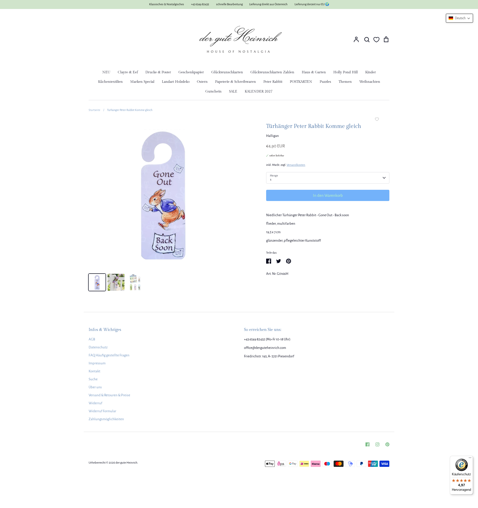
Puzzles (325, 82)
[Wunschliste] (376, 39)
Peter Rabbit (272, 82)
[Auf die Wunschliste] (376, 119)
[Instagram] (377, 444)
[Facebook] (367, 444)
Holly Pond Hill (345, 72)
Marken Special (142, 82)
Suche (93, 379)
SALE (233, 92)
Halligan (272, 136)
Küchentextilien (110, 82)
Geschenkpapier (191, 72)
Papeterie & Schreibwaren (235, 82)
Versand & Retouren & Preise (109, 395)
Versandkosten (296, 165)
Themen (345, 82)
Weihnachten (369, 82)
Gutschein (213, 92)
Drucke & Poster (158, 72)
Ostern (202, 82)
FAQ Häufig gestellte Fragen (109, 355)
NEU (106, 72)
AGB (92, 339)
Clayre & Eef (128, 72)
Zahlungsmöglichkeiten (106, 419)
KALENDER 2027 (259, 92)
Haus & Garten (314, 72)
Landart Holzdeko (175, 82)
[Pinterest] (387, 444)
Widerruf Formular (102, 411)
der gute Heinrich (126, 462)
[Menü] (470, 459)
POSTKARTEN (301, 82)
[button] (459, 18)
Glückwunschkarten (227, 72)
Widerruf (95, 403)
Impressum (97, 363)
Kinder (370, 72)
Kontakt (94, 371)
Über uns (95, 387)
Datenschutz (98, 347)
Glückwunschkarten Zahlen (272, 72)
